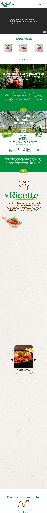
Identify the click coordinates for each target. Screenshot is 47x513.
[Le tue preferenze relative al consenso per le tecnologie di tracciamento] (45, 511)
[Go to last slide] (12, 359)
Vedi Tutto (23, 59)
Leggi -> (31, 372)
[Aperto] (40, 4)
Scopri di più (23, 110)
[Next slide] (34, 359)
